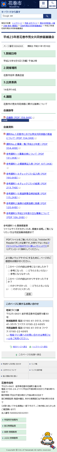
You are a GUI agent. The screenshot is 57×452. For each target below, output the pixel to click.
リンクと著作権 (36, 370)
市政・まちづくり (31, 23)
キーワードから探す (10, 12)
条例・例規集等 (10, 432)
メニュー (43, 6)
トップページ (17, 23)
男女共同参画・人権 (47, 23)
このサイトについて (9, 370)
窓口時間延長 (10, 426)
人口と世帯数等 (11, 438)
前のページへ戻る (20, 347)
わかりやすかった (18, 286)
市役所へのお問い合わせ (12, 364)
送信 (28, 294)
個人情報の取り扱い (10, 376)
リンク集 (34, 364)
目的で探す (52, 6)
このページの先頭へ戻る (30, 355)
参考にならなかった (20, 274)
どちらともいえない (37, 270)
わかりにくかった (21, 289)
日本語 (4, 120)
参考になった (16, 270)
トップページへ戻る (40, 347)
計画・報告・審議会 (10, 26)
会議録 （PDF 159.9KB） (19, 117)
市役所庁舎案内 (11, 420)
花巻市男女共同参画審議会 (31, 26)
